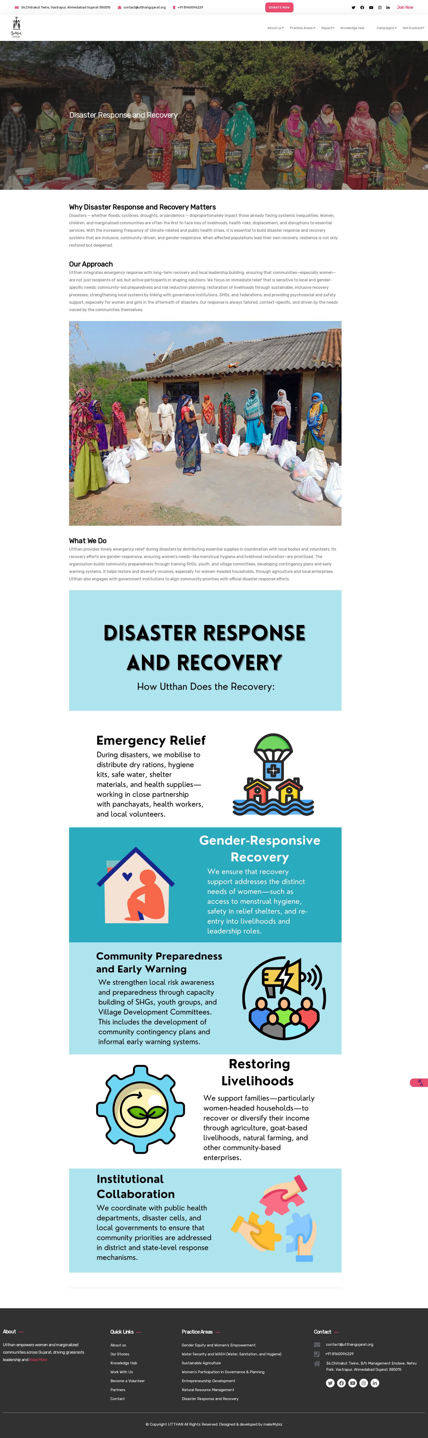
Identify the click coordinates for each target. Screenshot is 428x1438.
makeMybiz (273, 1424)
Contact (117, 1399)
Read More (38, 1359)
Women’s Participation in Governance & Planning (223, 1372)
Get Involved (412, 28)
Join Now (405, 7)
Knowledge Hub (352, 28)
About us (274, 28)
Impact (326, 28)
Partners (117, 1390)
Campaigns (385, 28)
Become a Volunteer (127, 1381)
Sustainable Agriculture (201, 1363)
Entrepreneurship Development (208, 1381)
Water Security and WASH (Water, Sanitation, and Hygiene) (231, 1354)
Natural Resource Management (208, 1390)
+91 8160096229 (190, 7)
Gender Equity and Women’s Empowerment (219, 1345)
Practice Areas (301, 28)
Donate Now (279, 7)
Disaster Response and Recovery (210, 1399)
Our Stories (119, 1354)
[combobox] (420, 1082)
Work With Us (121, 1372)
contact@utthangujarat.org (145, 7)
